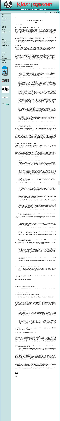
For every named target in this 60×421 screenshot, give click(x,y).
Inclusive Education (4, 21)
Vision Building (5, 24)
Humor (3, 54)
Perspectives (4, 52)
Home (46, 12)
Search (3, 103)
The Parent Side (5, 85)
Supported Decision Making (5, 45)
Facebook (50, 12)
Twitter (55, 12)
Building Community (4, 32)
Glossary (4, 62)
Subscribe (5, 97)
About (3, 16)
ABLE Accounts (5, 47)
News (3, 56)
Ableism (3, 29)
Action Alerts (4, 58)
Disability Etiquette (4, 27)
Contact (3, 60)
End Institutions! (5, 49)
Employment (4, 42)
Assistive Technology (4, 40)
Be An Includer (5, 18)
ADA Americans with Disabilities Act (5, 36)
